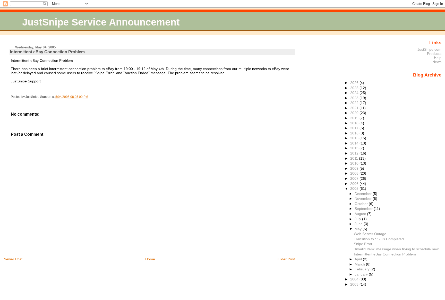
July (358, 219)
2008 (355, 173)
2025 (355, 88)
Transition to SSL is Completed (379, 239)
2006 (355, 184)
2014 (355, 143)
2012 (355, 153)
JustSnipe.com (429, 49)
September (364, 209)
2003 (355, 284)
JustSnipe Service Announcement (101, 22)
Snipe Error (363, 244)
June (359, 224)
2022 (355, 103)
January (362, 274)
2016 (355, 133)
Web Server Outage (370, 234)
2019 (355, 118)
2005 (355, 188)
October (362, 204)
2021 (355, 108)
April (359, 259)
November (364, 198)
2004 (355, 279)
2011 (354, 158)
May (359, 229)
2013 (355, 148)
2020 (355, 113)
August (361, 214)
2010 (355, 163)
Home (150, 259)
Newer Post (13, 259)
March (360, 264)
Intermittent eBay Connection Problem (47, 52)
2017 (355, 128)
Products (434, 54)
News (436, 62)
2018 (355, 123)
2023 (355, 98)
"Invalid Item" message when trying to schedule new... (397, 249)
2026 (355, 83)
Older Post (286, 259)
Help (437, 58)
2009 (355, 168)
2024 (355, 93)
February (363, 269)
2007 (355, 178)
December (364, 194)
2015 (355, 138)
